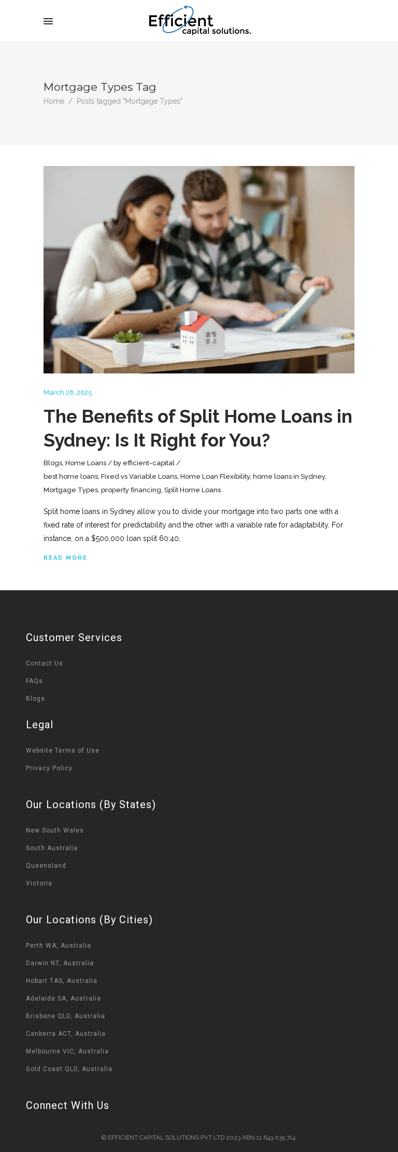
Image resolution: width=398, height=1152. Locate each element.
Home (54, 101)
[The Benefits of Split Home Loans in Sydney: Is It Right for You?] (199, 269)
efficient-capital (149, 463)
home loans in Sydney (289, 476)
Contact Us (44, 663)
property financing (131, 490)
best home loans (71, 476)
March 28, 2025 (68, 392)
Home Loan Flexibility (215, 476)
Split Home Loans (192, 490)
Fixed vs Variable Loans (139, 476)
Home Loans (85, 463)
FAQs (34, 681)
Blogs (53, 463)
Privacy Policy (49, 768)
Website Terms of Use (63, 750)
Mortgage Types (71, 490)
